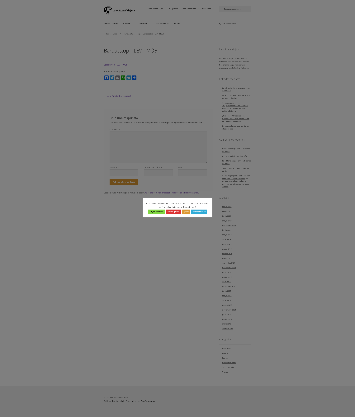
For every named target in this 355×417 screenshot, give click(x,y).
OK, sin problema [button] (156, 212)
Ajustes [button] (186, 212)
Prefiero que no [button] (173, 212)
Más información (199, 212)
